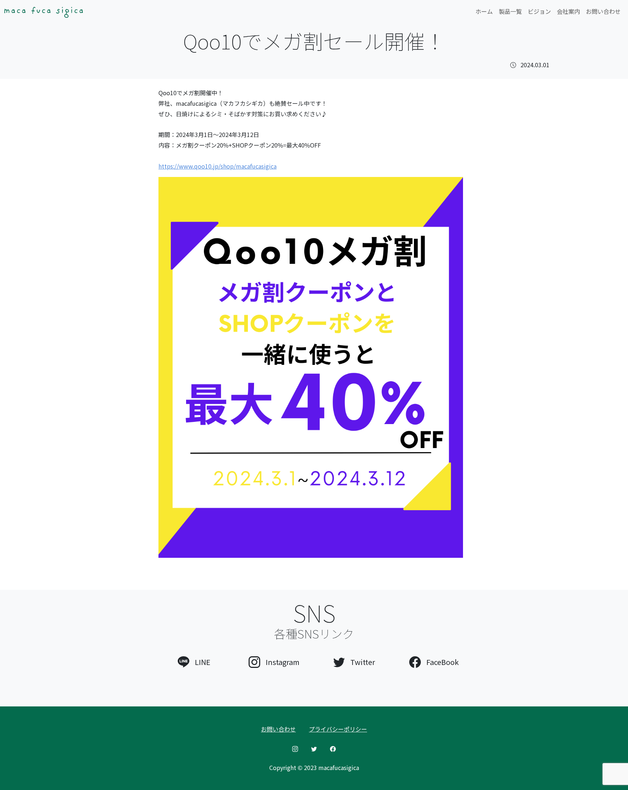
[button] (194, 660)
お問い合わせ (603, 11)
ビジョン (539, 11)
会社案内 (568, 11)
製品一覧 (510, 11)
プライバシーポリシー (338, 729)
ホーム (484, 11)
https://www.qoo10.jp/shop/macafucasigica (217, 166)
